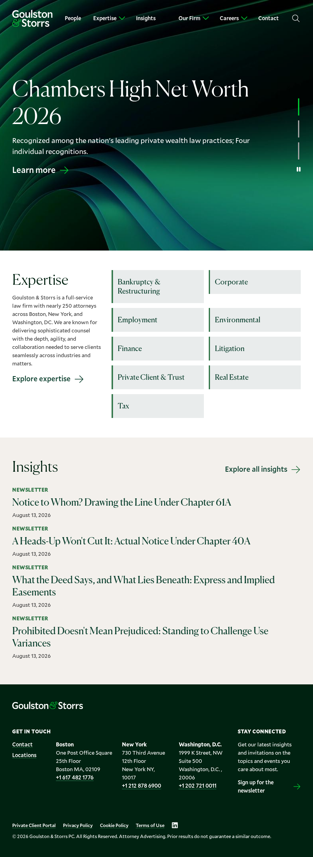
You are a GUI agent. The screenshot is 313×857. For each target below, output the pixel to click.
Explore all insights (256, 469)
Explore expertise (41, 378)
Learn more (34, 169)
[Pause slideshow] (298, 169)
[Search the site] (296, 18)
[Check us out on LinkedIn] (175, 825)
